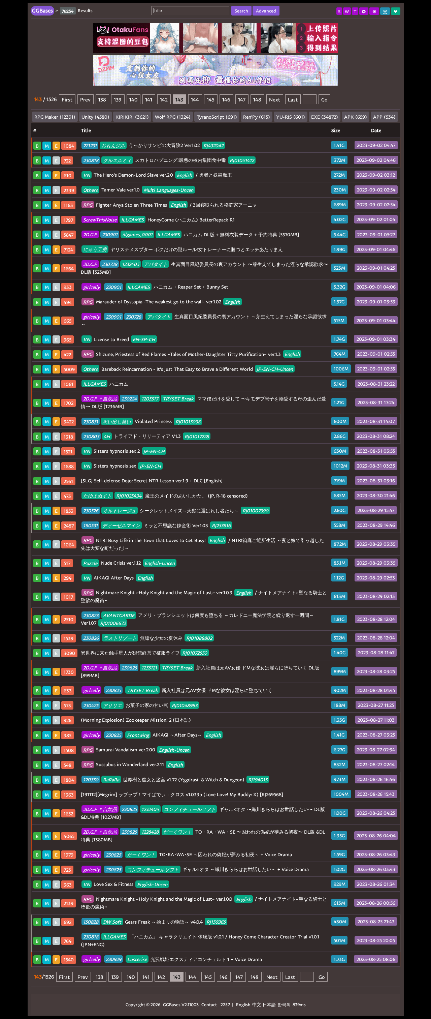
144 (195, 99)
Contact (209, 1004)
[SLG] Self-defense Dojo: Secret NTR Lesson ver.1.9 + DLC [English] (152, 480)
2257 (225, 1004)
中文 (256, 1004)
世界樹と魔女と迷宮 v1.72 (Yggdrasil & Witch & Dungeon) (175, 779)
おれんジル (113, 145)
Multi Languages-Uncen (168, 189)
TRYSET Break (178, 398)
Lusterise (137, 959)
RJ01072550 (194, 653)
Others (90, 189)
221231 (90, 145)
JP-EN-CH (154, 451)
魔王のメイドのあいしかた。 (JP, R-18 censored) (165, 495)
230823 (90, 615)
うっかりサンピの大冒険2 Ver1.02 (153, 145)
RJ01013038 (187, 421)
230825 (129, 667)
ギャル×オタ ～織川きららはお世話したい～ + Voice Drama (196, 869)
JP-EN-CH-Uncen (275, 369)
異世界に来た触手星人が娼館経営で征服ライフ (144, 653)
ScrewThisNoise (100, 219)
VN (86, 175)
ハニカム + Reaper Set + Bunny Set (155, 286)
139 (118, 99)
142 (164, 99)
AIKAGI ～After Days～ (152, 734)
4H (107, 436)
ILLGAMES (132, 219)
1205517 (149, 398)
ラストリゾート (119, 638)
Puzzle (90, 563)
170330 (90, 779)
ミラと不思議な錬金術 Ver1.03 (157, 525)
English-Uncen (159, 563)
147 (241, 99)
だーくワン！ (177, 832)
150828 (90, 922)
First (67, 99)
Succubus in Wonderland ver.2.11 (133, 764)
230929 (113, 959)
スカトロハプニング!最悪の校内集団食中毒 (168, 160)
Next (274, 99)
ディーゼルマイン (121, 525)
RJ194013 (257, 779)
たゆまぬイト (97, 495)
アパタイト (155, 264)
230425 (90, 705)
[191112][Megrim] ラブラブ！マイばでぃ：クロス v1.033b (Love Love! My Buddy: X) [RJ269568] (182, 794)
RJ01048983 (184, 705)
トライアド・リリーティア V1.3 (146, 436)
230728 (109, 264)
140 (133, 99)
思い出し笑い (117, 421)
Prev (85, 99)
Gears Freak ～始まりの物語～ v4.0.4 (154, 922)
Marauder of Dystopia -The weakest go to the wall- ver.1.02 (161, 301)
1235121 (149, 667)
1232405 (130, 264)
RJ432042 (213, 145)
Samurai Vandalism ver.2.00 (136, 749)
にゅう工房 (95, 249)
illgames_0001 (137, 234)
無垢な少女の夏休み (147, 638)
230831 (90, 421)
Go (324, 99)
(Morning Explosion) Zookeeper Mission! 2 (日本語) (136, 720)
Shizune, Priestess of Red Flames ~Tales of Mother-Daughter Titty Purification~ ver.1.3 (191, 354)
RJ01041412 (242, 160)
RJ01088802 (199, 638)
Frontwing (138, 734)
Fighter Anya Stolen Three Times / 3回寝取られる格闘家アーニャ (170, 205)
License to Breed (119, 339)
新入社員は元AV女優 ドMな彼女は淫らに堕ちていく (177, 690)
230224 (129, 398)
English (184, 175)
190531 (90, 525)
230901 (110, 234)
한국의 (284, 1004)
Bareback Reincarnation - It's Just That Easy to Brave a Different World (188, 369)
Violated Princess (141, 421)
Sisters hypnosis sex (122, 465)
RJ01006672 (113, 623)
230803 (91, 436)
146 (226, 99)
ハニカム (105, 384)
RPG (87, 205)
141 (148, 99)
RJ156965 (216, 922)
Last (293, 99)
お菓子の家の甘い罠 (140, 705)
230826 (91, 638)
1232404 (150, 809)
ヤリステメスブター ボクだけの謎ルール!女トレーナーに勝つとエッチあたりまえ (183, 249)
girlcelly (91, 286)
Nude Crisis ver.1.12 (129, 563)
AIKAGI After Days (118, 577)
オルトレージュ (119, 510)
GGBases (171, 1004)
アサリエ (112, 705)
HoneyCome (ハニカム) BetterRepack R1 (159, 219)
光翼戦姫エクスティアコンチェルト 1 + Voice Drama (172, 959)
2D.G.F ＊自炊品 (100, 398)
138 (102, 99)
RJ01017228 (197, 436)
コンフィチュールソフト (190, 809)
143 (179, 99)
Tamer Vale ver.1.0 (138, 189)
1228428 (150, 832)
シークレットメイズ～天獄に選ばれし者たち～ (175, 510)
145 (210, 99)
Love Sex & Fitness (125, 884)
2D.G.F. (90, 234)
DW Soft (112, 922)
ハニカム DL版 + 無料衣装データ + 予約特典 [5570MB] (191, 234)
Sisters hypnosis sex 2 (124, 451)
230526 (90, 510)
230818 (90, 160)
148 (257, 99)
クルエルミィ (117, 160)
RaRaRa (111, 779)
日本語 (269, 1004)
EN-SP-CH (144, 339)
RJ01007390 (255, 510)
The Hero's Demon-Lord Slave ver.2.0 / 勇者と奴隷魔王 (157, 175)
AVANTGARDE (118, 615)
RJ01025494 (128, 495)
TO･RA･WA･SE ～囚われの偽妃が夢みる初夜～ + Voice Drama (187, 854)
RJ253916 (221, 525)
